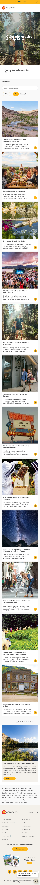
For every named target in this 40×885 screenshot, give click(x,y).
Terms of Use (5, 839)
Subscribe (9, 778)
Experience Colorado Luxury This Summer (15, 395)
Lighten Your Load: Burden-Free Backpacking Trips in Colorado (14, 653)
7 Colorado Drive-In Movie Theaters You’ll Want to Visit (16, 446)
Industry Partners (6, 819)
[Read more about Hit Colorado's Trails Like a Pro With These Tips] (35, 350)
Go (16, 94)
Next (34, 722)
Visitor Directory (6, 829)
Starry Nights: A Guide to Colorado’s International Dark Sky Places (16, 550)
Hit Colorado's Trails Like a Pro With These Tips (16, 343)
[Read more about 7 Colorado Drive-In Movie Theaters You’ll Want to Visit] (35, 454)
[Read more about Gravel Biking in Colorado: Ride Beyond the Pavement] (35, 147)
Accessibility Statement (28, 836)
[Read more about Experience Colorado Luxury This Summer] (35, 402)
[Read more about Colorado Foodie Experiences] (35, 197)
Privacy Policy (5, 836)
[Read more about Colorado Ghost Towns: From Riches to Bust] (35, 712)
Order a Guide (5, 826)
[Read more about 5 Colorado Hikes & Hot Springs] (35, 247)
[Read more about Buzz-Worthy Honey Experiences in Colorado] (35, 505)
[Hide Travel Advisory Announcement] (37, 2)
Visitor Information (26, 826)
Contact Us (24, 832)
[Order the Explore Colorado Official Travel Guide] (29, 863)
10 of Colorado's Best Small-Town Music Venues (15, 291)
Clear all (23, 94)
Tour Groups (25, 822)
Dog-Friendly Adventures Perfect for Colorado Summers (16, 601)
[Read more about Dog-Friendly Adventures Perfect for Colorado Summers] (35, 609)
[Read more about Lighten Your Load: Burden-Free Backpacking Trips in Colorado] (35, 660)
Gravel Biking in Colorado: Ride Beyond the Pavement (14, 140)
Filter (6, 94)
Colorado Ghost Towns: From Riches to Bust (16, 705)
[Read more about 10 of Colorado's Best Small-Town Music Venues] (35, 299)
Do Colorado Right (26, 819)
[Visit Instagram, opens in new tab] (15, 872)
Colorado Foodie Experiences (14, 191)
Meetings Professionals (8, 822)
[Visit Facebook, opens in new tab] (9, 872)
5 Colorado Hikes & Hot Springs (14, 241)
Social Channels (26, 829)
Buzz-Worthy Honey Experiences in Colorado (16, 498)
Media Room (5, 832)
